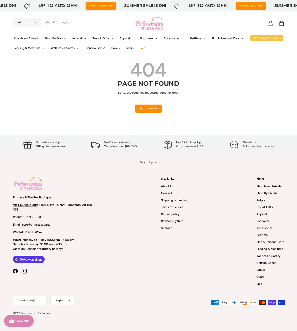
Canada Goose (95, 48)
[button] (281, 23)
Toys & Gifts (101, 38)
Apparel (124, 38)
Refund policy (170, 214)
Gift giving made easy (51, 146)
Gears (129, 48)
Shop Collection (101, 5)
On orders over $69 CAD (120, 146)
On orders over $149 (189, 146)
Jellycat (77, 38)
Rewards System (172, 221)
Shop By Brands (54, 38)
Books (115, 48)
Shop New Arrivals (26, 38)
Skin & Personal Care (225, 38)
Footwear (146, 38)
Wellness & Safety (63, 48)
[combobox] (58, 22)
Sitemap (166, 228)
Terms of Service (172, 207)
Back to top (146, 162)
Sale (142, 48)
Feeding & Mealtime (27, 48)
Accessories (171, 38)
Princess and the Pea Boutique (36, 313)
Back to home (148, 108)
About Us (167, 186)
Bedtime (195, 38)
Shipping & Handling (174, 200)
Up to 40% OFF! (58, 5)
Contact (166, 193)
